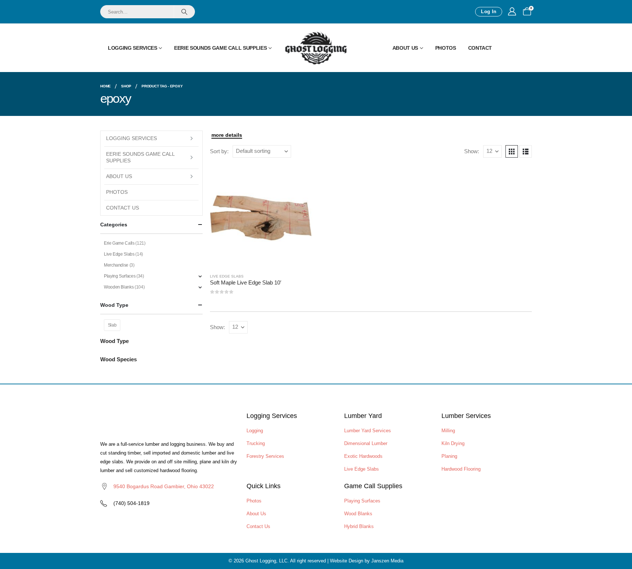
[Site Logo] (316, 48)
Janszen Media (387, 561)
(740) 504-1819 (131, 503)
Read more (300, 177)
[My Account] (512, 11)
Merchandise (116, 265)
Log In (488, 11)
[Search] (184, 11)
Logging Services (132, 48)
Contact (480, 48)
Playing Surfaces (119, 276)
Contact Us (122, 208)
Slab (112, 325)
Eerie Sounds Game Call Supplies (220, 48)
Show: (471, 151)
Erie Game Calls (119, 243)
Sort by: (219, 151)
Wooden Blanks (118, 287)
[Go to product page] (261, 216)
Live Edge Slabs (227, 276)
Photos (445, 48)
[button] (511, 151)
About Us (405, 48)
